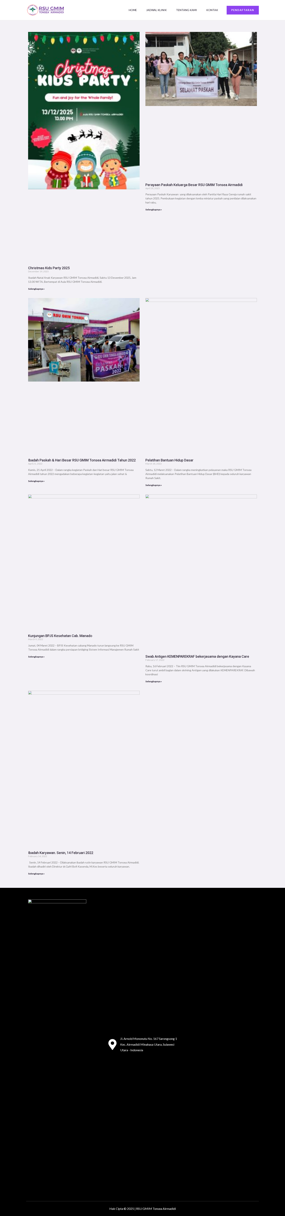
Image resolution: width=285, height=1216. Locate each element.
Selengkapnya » (36, 288)
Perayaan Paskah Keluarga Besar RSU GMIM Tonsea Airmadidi (194, 185)
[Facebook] (212, 1044)
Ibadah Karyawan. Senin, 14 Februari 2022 (60, 853)
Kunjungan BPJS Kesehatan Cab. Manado (60, 636)
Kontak (212, 10)
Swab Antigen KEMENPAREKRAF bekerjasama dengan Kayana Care (197, 656)
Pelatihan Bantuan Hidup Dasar (169, 460)
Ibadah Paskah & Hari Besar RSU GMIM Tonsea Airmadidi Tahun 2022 (82, 460)
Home (133, 10)
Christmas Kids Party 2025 (49, 268)
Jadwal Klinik (156, 10)
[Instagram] (227, 1044)
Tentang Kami (186, 10)
